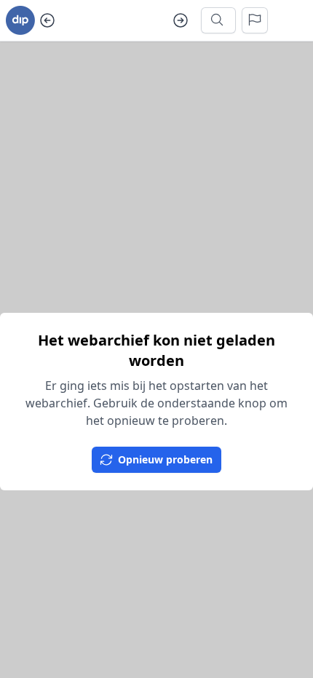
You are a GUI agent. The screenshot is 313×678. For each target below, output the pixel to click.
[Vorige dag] (47, 20)
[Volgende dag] (180, 20)
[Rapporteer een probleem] (255, 20)
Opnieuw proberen (165, 459)
